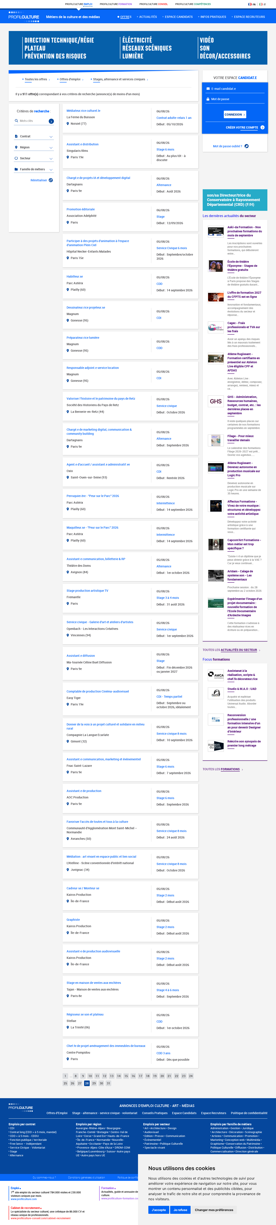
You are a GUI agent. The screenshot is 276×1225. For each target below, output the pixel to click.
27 (80, 1083)
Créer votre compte (242, 127)
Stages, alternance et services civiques (119, 79)
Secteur (24, 158)
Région (24, 147)
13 (111, 1076)
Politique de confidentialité (249, 1113)
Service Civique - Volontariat (27, 1147)
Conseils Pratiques (155, 1113)
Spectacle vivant (154, 1147)
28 (87, 1083)
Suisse (111, 1151)
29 (94, 1083)
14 (119, 1076)
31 (108, 1083)
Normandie (103, 1140)
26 (72, 1083)
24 (191, 1076)
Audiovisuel (151, 1132)
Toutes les (230, 650)
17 (140, 1076)
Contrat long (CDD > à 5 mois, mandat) (33, 1132)
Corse (87, 1136)
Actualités (148, 17)
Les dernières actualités (229, 215)
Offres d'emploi (70, 79)
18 (147, 1076)
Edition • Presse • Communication (164, 1136)
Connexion (234, 114)
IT (265, 4)
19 (155, 1076)
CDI (12, 1128)
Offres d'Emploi (57, 1113)
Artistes (216, 1136)
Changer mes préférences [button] (214, 1210)
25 (65, 1083)
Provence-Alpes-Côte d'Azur (95, 1147)
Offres (125, 17)
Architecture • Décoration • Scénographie (237, 1132)
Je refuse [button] (180, 1210)
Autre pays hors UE (93, 1155)
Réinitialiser (39, 180)
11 (97, 1076)
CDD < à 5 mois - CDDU (24, 1136)
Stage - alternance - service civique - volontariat (104, 1113)
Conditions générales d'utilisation (86, 1177)
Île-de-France (85, 1140)
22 (176, 1076)
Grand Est (100, 1136)
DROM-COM (122, 1147)
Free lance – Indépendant (25, 1144)
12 (104, 1076)
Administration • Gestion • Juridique (232, 1128)
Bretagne (102, 1132)
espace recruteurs (249, 17)
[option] (235, 712)
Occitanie (95, 1144)
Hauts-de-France (118, 1136)
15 (126, 1076)
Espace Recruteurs (213, 1113)
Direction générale (246, 1151)
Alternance (16, 1155)
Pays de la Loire (113, 1144)
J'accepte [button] (159, 1210)
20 (162, 1076)
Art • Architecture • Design (160, 1128)
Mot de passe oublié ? (228, 146)
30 (101, 1083)
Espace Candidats (184, 1113)
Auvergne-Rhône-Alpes (90, 1128)
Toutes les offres (36, 79)
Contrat (24, 136)
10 (90, 1076)
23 (183, 1076)
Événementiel (152, 1140)
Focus (216, 659)
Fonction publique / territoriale (28, 1140)
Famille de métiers (32, 169)
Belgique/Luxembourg (90, 1151)
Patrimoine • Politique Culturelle (163, 1144)
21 (169, 1076)
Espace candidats (179, 17)
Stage (13, 1151)
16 (133, 1076)
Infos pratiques (213, 17)
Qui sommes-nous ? (44, 1177)
